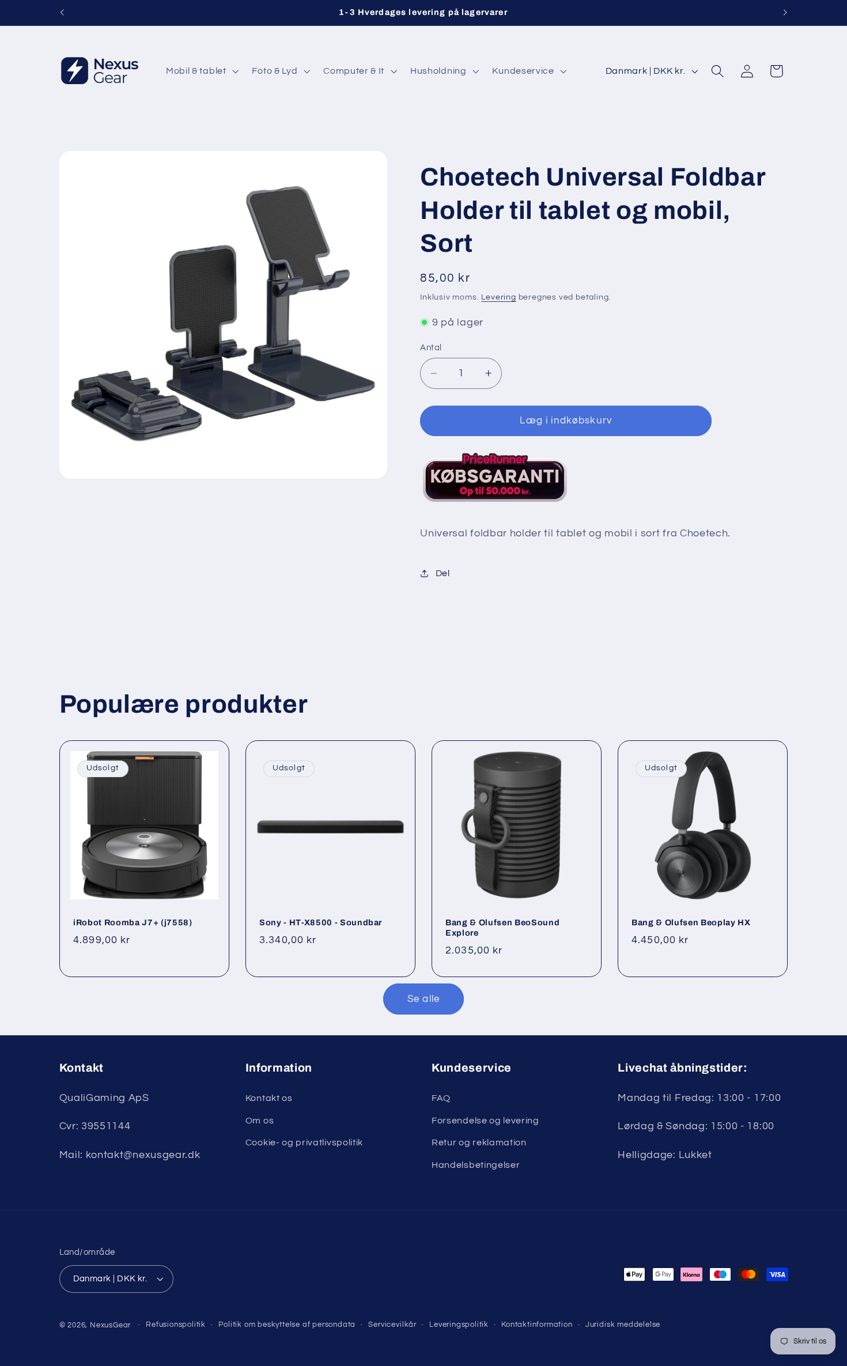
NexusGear (110, 1325)
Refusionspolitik (176, 1325)
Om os (259, 1120)
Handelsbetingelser (476, 1165)
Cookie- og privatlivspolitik (304, 1142)
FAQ (441, 1098)
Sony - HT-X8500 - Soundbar (320, 922)
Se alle (423, 999)
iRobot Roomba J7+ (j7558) (132, 922)
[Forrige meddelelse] (61, 12)
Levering (498, 297)
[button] (201, 71)
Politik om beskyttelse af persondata (287, 1325)
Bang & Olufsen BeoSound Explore (502, 928)
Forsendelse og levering (485, 1120)
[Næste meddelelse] (785, 12)
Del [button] (443, 572)
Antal (430, 347)
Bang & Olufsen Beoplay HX (691, 922)
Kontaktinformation (537, 1325)
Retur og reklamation (479, 1142)
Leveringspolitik (459, 1325)
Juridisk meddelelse (622, 1325)
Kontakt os (269, 1098)
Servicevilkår (392, 1325)
